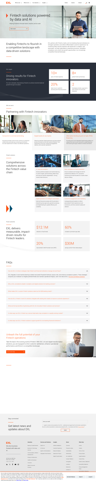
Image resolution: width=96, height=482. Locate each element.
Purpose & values (69, 448)
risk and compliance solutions (77, 277)
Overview (68, 445)
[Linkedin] (7, 464)
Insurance (30, 462)
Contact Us (68, 469)
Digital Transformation (57, 456)
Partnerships (68, 453)
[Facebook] (12, 464)
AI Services (42, 448)
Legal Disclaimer (82, 456)
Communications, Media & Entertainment (33, 453)
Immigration (68, 461)
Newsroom (68, 467)
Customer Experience (57, 448)
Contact (80, 2)
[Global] (88, 2)
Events (66, 2)
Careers (73, 2)
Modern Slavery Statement (84, 461)
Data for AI (42, 445)
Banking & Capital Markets (33, 445)
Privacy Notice (81, 427)
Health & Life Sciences (32, 460)
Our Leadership (69, 456)
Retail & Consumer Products (31, 466)
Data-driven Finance (57, 453)
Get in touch (13, 28)
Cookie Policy (81, 459)
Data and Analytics (57, 451)
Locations (68, 464)
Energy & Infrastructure (32, 457)
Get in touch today (11, 351)
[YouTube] (15, 464)
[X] (9, 464)
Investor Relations (69, 459)
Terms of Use (81, 451)
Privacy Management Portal (83, 468)
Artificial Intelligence (57, 445)
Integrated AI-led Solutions (45, 453)
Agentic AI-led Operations (45, 451)
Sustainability (68, 451)
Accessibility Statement (83, 464)
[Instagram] (18, 464)
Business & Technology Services (32, 449)
